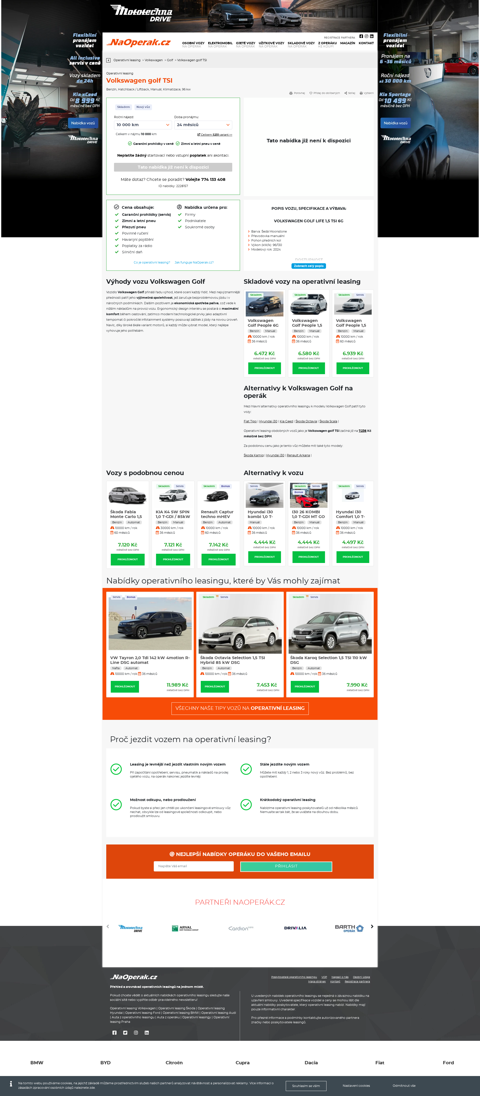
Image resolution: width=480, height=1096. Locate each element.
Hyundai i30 (268, 421)
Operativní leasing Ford (142, 1012)
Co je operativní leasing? (152, 262)
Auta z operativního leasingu (133, 1017)
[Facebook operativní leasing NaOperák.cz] (361, 36)
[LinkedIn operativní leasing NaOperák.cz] (372, 36)
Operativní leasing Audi (218, 1012)
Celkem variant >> (216, 134)
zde (92, 1087)
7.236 (362, 430)
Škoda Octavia (306, 421)
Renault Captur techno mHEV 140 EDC (217, 517)
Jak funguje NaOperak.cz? (194, 262)
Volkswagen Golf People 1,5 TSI (263, 325)
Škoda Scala (328, 421)
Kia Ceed (286, 421)
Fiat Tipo (250, 421)
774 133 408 (213, 180)
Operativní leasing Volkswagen (133, 1008)
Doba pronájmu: (186, 117)
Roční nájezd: (124, 117)
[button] (372, 928)
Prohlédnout (264, 368)
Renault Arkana (298, 455)
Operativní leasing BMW (181, 1012)
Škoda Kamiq (254, 455)
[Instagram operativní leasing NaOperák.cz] (366, 36)
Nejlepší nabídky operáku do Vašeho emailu (242, 854)
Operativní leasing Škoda (176, 1008)
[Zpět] (109, 60)
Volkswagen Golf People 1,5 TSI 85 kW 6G (307, 325)
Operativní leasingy (196, 1017)
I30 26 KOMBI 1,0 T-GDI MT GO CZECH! (264, 517)
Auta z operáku (168, 1017)
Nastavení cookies (356, 1085)
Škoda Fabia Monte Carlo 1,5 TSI (126, 517)
